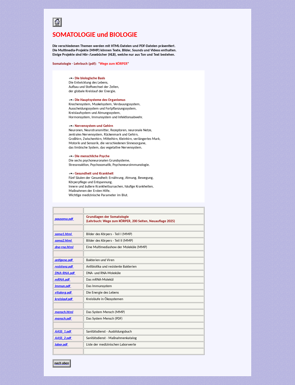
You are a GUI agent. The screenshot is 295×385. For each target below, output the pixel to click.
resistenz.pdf (64, 267)
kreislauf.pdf (63, 299)
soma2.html (63, 241)
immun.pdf (62, 286)
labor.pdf (61, 344)
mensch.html (63, 312)
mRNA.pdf (62, 279)
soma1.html (63, 234)
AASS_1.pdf (63, 331)
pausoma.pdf (64, 219)
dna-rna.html (63, 247)
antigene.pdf (63, 260)
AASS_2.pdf (63, 338)
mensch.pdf (63, 318)
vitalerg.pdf (63, 292)
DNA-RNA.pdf (64, 273)
